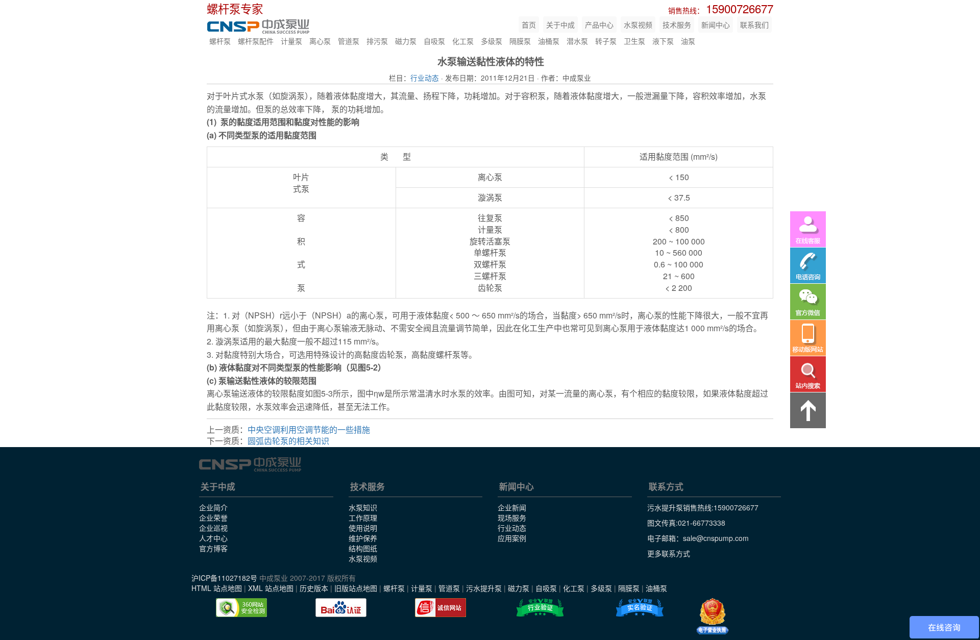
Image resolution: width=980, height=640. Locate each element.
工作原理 (363, 517)
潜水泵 (577, 41)
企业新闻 (512, 507)
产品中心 (599, 24)
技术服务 (677, 24)
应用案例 (512, 538)
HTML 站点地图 (216, 588)
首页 (529, 24)
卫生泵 (634, 41)
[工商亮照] (712, 616)
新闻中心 (715, 24)
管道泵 (348, 41)
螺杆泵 (220, 41)
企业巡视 (213, 528)
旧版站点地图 (355, 588)
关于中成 (560, 24)
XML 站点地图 (270, 588)
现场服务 (512, 517)
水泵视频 (638, 24)
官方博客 (213, 548)
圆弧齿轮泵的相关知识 (288, 441)
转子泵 (606, 41)
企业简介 (213, 507)
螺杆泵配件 (256, 41)
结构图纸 (363, 548)
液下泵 (663, 41)
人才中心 (213, 538)
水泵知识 (363, 507)
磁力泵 (405, 41)
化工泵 (463, 41)
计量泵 (291, 41)
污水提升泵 (484, 588)
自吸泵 (434, 41)
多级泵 (491, 41)
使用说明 (363, 528)
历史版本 (314, 588)
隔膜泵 (520, 41)
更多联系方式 (668, 553)
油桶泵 (548, 41)
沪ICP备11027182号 (224, 578)
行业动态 (424, 77)
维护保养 (363, 538)
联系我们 (754, 24)
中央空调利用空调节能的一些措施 (309, 429)
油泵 (688, 41)
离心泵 (320, 41)
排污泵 (377, 41)
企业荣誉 (213, 517)
